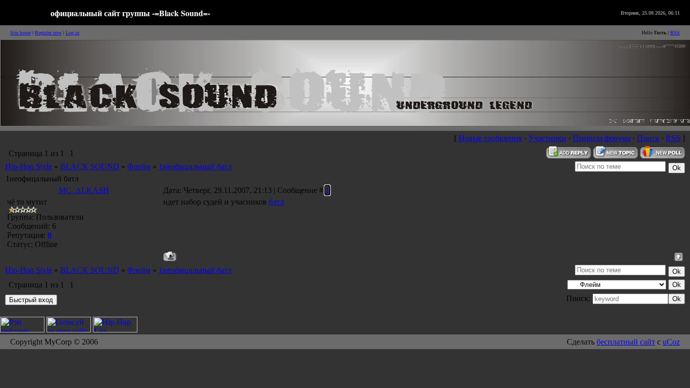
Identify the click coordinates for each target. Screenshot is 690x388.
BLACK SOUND (89, 166)
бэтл (276, 202)
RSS (675, 32)
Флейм (139, 166)
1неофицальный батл (195, 166)
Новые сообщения (490, 138)
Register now (48, 32)
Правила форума (601, 138)
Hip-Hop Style (28, 166)
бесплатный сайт (626, 341)
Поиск (648, 138)
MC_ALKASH (84, 190)
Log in (72, 32)
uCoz (671, 341)
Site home (20, 32)
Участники (547, 138)
